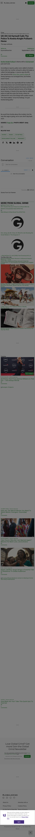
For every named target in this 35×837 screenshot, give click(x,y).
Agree (19, 822)
